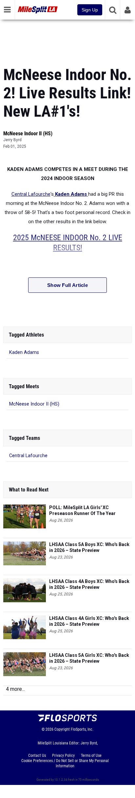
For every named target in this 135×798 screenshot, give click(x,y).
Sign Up (90, 9)
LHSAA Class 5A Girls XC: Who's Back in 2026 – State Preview (89, 658)
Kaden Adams (24, 352)
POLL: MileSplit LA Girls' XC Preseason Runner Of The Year (82, 510)
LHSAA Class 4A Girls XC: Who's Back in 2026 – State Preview (89, 621)
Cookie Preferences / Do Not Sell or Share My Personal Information (65, 763)
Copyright (62, 729)
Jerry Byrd (12, 140)
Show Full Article (67, 285)
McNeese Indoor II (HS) (27, 133)
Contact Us (37, 755)
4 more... (15, 689)
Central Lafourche (30, 194)
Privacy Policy (63, 755)
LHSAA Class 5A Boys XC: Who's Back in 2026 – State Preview (89, 547)
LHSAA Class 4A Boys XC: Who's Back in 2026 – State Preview (89, 584)
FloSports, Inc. (82, 729)
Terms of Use (91, 755)
